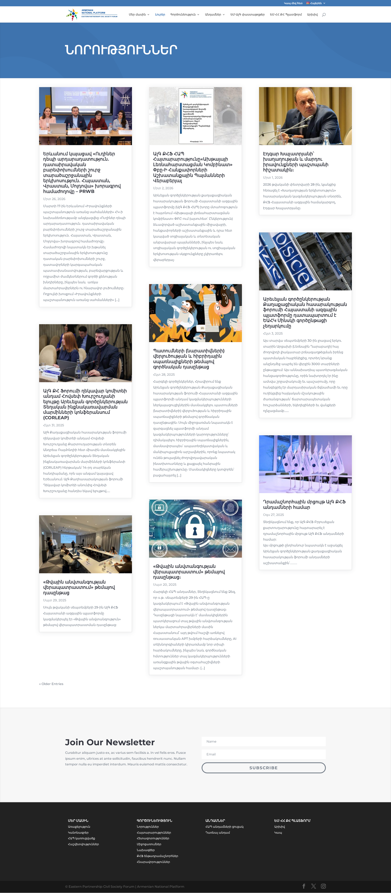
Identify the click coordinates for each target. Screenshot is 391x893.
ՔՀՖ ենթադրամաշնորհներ (157, 856)
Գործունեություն (183, 14)
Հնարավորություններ (153, 861)
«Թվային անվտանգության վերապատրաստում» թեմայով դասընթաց (79, 587)
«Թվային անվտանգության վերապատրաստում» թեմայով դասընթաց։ (189, 572)
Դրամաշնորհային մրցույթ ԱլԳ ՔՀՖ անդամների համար (304, 504)
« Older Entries (51, 684)
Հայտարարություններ (154, 832)
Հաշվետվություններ (83, 844)
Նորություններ (148, 826)
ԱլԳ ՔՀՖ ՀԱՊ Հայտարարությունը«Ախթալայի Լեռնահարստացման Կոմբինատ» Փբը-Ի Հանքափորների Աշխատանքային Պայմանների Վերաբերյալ (193, 167)
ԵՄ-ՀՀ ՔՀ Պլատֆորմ (286, 14)
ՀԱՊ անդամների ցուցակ (224, 826)
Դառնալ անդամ (217, 832)
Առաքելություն (79, 826)
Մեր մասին (137, 14)
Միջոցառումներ (149, 844)
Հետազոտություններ (153, 838)
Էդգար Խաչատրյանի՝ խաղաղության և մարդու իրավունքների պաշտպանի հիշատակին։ (295, 162)
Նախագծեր (146, 850)
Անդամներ (213, 14)
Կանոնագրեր (78, 832)
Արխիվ (312, 14)
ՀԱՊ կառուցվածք (81, 838)
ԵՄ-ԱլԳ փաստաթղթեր (248, 14)
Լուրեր (160, 14)
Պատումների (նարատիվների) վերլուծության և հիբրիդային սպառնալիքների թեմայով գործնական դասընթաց (189, 359)
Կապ (278, 832)
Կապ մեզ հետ (293, 3)
